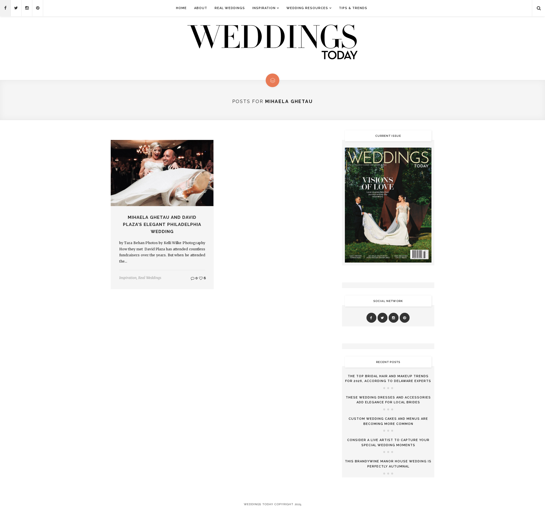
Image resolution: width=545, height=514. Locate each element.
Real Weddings (230, 8)
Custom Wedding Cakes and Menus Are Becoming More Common (388, 421)
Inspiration (264, 8)
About (200, 8)
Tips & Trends (353, 8)
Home (181, 8)
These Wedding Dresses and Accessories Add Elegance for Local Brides (388, 400)
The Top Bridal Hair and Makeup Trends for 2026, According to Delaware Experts (388, 378)
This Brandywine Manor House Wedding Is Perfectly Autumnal (388, 464)
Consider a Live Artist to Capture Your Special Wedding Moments (388, 442)
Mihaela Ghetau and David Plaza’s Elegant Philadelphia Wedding (162, 224)
